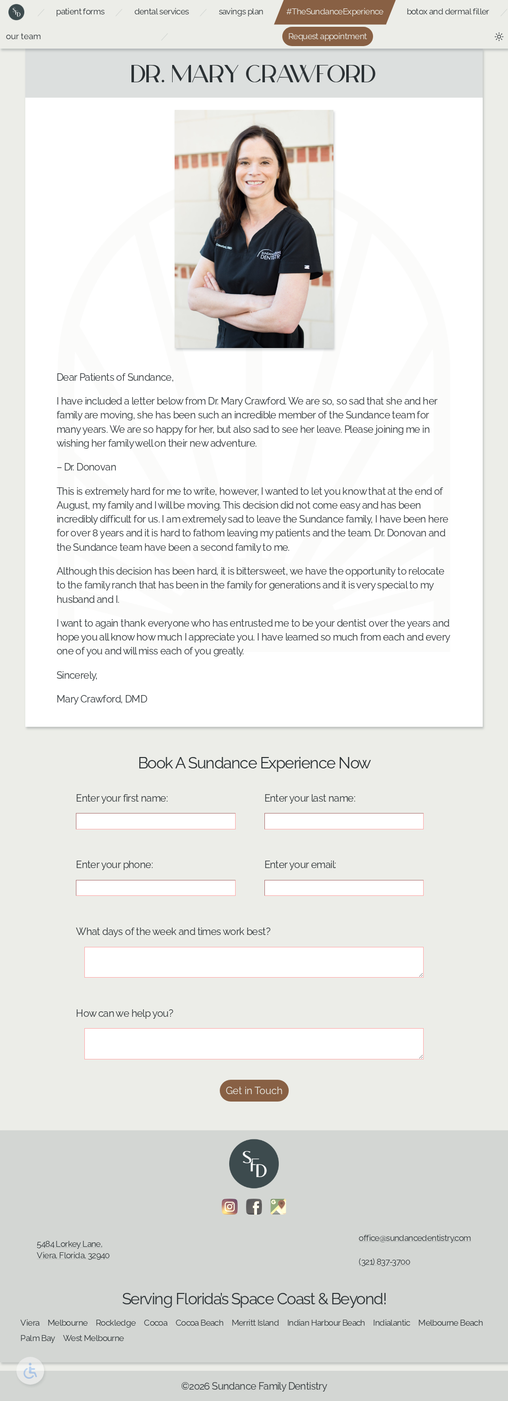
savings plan (241, 11)
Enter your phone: (114, 865)
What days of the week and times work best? (173, 931)
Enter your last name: (309, 798)
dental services (161, 11)
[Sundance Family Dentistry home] (16, 12)
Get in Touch (254, 1091)
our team (23, 36)
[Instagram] (230, 1207)
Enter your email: (300, 865)
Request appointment (327, 36)
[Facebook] (254, 1207)
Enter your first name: (122, 798)
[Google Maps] (278, 1207)
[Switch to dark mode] (499, 37)
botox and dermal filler (448, 11)
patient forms (80, 11)
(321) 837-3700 (384, 1262)
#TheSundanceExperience (334, 11)
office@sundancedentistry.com (415, 1238)
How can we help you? (124, 1013)
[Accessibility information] (30, 1371)
